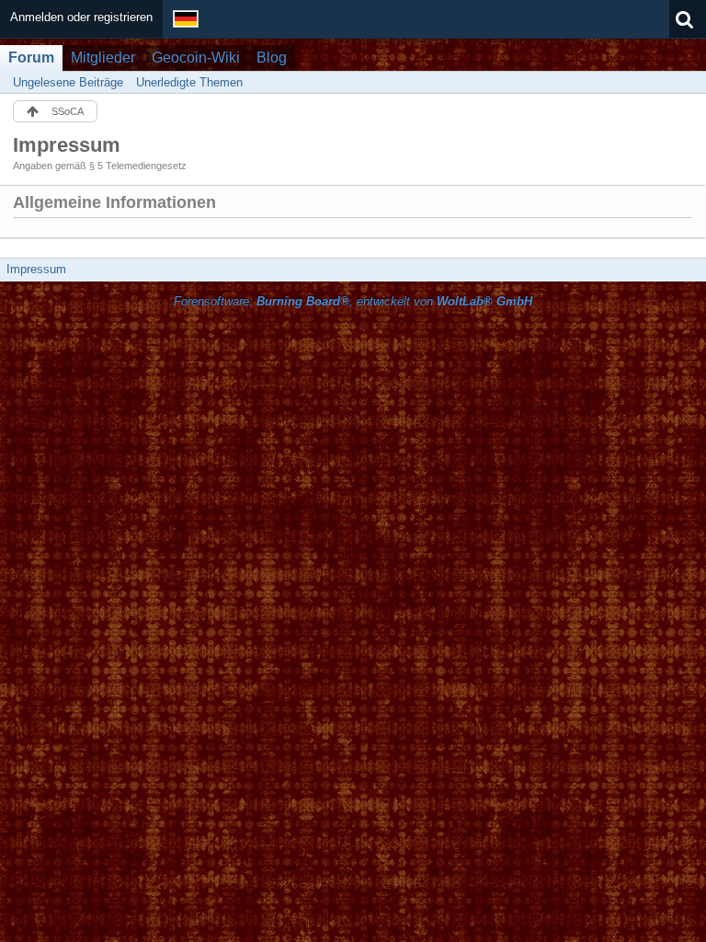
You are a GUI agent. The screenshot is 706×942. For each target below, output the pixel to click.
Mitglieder (103, 57)
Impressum (36, 269)
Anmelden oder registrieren (81, 17)
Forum (31, 57)
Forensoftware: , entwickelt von (353, 301)
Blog (271, 57)
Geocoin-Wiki (196, 57)
